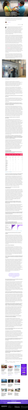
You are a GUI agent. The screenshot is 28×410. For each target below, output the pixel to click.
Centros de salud (7, 361)
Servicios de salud (17, 361)
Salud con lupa (3, 374)
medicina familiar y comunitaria (12, 362)
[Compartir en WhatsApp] (21, 24)
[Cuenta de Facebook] (17, 407)
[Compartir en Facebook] (19, 24)
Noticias (6, 11)
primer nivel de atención (7, 362)
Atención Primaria (10, 361)
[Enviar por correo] (22, 24)
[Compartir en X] (20, 24)
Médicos (20, 361)
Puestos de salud (14, 361)
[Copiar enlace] (18, 24)
